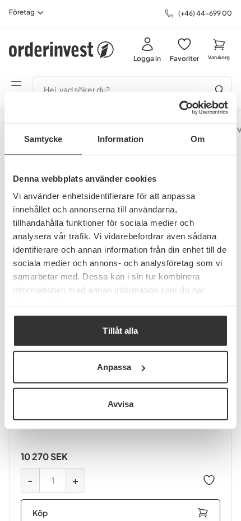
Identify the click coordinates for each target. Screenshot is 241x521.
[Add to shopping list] (209, 480)
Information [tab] (120, 138)
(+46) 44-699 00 (205, 13)
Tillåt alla (120, 330)
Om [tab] (198, 138)
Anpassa (114, 367)
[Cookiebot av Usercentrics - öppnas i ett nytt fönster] (179, 108)
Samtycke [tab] (43, 138)
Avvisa (121, 403)
